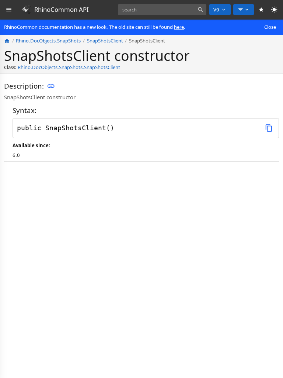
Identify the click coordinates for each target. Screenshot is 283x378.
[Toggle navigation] (9, 10)
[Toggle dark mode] (274, 10)
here (179, 27)
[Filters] (243, 9)
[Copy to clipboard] (268, 128)
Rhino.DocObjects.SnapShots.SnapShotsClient (69, 67)
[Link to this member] (50, 86)
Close (270, 27)
